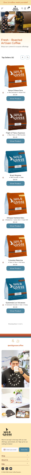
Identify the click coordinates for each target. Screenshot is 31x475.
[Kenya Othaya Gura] (15, 76)
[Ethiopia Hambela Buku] (15, 204)
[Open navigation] (4, 8)
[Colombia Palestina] (15, 246)
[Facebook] (3, 468)
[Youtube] (10, 468)
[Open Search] (22, 8)
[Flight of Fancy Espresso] (15, 119)
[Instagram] (7, 468)
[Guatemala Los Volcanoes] (15, 289)
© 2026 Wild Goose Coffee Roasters (11, 472)
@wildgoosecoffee (15, 345)
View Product (15, 98)
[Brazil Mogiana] (15, 161)
